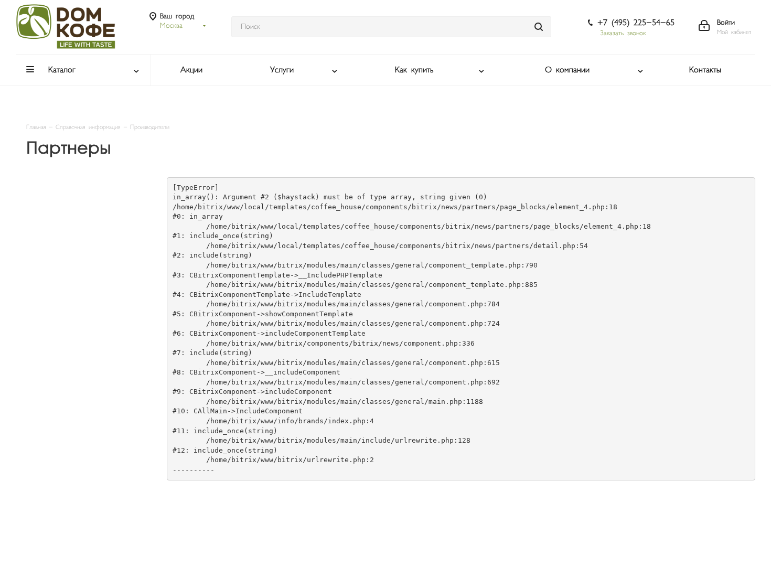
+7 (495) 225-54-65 (635, 22)
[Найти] (538, 26)
